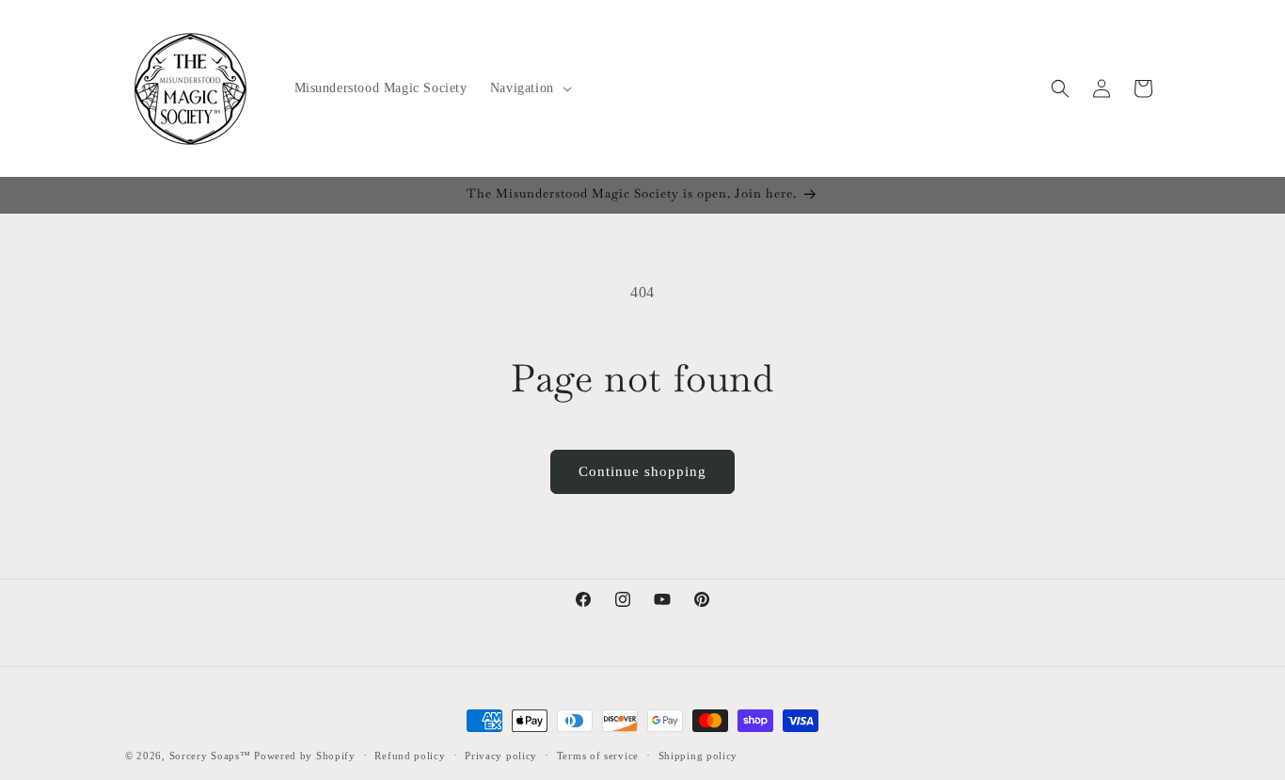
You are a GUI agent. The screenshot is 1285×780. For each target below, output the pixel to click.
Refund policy (409, 755)
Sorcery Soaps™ (210, 755)
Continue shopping (642, 471)
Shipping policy (698, 755)
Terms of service (598, 755)
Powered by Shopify (305, 755)
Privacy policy (501, 755)
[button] (529, 88)
